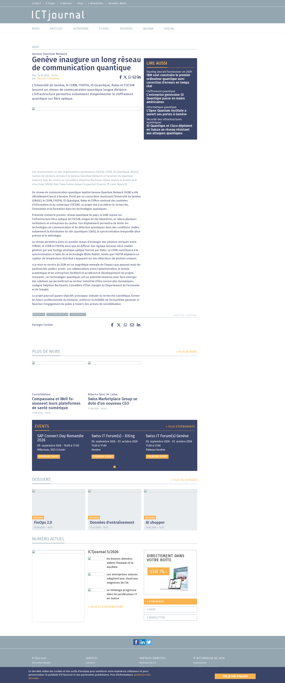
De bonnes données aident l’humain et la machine (120, 563)
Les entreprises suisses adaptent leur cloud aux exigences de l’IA (122, 578)
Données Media (117, 3)
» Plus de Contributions (105, 607)
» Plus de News (186, 352)
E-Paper (51, 3)
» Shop (151, 609)
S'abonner (66, 3)
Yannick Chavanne (48, 78)
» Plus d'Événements (180, 426)
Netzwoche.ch (147, 663)
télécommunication (57, 314)
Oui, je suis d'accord (235, 676)
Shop (80, 3)
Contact (36, 3)
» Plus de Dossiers (184, 480)
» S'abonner (155, 601)
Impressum (200, 663)
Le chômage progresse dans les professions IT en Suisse (122, 594)
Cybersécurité (78, 314)
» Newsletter (96, 3)
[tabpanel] (60, 446)
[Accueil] (58, 15)
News (35, 47)
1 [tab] (114, 467)
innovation (39, 314)
